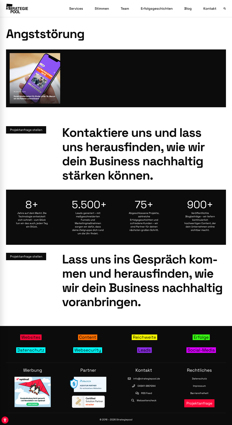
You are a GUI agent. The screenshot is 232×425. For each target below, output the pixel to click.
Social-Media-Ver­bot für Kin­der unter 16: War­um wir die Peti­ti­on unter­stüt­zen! (34, 97)
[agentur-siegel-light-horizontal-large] (88, 384)
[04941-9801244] (135, 385)
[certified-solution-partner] (88, 402)
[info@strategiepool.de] (130, 378)
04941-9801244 (147, 385)
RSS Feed (146, 393)
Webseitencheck (146, 400)
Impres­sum (199, 385)
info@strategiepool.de (146, 378)
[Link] (31, 337)
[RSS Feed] (138, 393)
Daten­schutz (199, 378)
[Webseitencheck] (134, 400)
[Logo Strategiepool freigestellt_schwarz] (17, 8)
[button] (86, 8)
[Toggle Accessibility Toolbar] (5, 420)
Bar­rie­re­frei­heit (199, 393)
